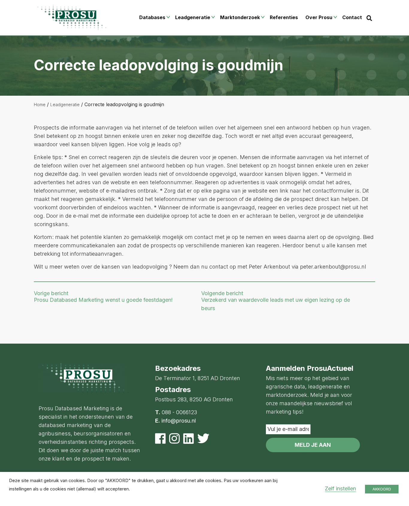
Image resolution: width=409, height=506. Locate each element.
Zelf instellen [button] (340, 488)
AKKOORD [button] (381, 489)
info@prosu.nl (178, 420)
